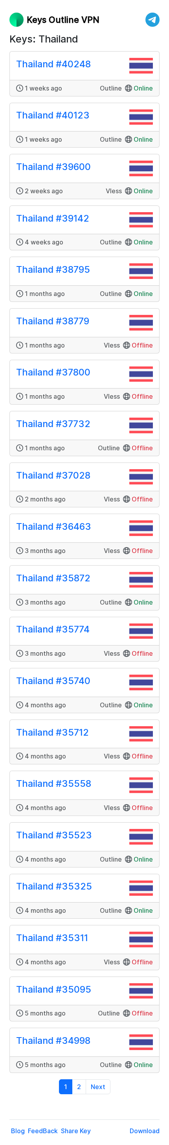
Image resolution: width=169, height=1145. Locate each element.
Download (145, 1131)
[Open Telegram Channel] (152, 20)
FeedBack (43, 1131)
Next (98, 1087)
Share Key (76, 1131)
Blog (18, 1131)
